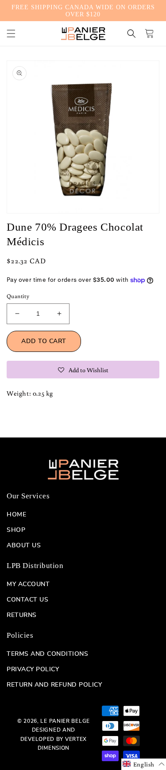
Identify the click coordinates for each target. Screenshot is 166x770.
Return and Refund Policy (54, 685)
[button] (11, 33)
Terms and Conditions (47, 654)
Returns (22, 615)
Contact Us (27, 600)
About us (24, 545)
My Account (28, 584)
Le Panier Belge (65, 721)
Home (16, 515)
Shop (16, 530)
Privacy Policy (33, 669)
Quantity (18, 296)
